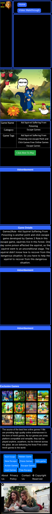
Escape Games (33, 146)
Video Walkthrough (29, 10)
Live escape (33, 139)
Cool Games (10, 470)
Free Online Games (39, 142)
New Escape (11, 461)
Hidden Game (25, 456)
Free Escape (25, 470)
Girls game (41, 461)
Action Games (11, 465)
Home (22, 4)
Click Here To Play (25, 153)
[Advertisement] (26, 41)
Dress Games (26, 461)
